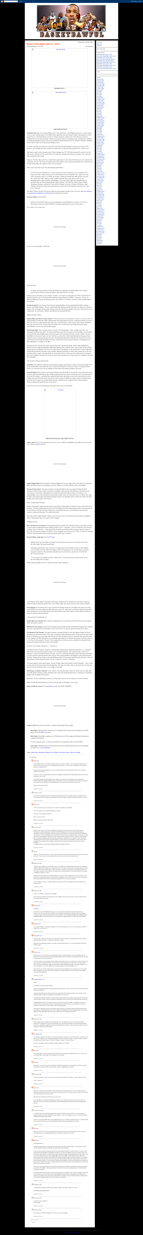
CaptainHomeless (37, 979)
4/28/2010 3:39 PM (38, 1124)
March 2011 (99, 182)
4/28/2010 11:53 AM (38, 975)
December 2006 (100, 103)
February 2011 (100, 180)
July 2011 (99, 188)
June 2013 (99, 223)
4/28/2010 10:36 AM (38, 919)
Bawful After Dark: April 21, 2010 (104, 66)
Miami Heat (34, 752)
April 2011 (99, 183)
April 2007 (99, 110)
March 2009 (100, 145)
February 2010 (100, 162)
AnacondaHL (48, 686)
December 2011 (100, 196)
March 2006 (100, 90)
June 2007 (99, 113)
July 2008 (99, 133)
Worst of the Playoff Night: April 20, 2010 (106, 68)
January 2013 (100, 216)
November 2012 (100, 213)
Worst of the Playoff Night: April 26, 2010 (106, 56)
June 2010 (99, 168)
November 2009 (100, 157)
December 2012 (100, 214)
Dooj (37, 444)
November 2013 (100, 231)
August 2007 (100, 116)
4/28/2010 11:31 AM (38, 948)
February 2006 (100, 88)
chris (34, 1062)
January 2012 (100, 197)
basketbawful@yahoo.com (73, 1232)
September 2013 (101, 228)
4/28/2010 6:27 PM (38, 1136)
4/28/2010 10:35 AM (38, 901)
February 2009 (100, 143)
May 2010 (99, 166)
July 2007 (99, 114)
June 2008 (99, 131)
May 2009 (99, 148)
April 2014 (99, 234)
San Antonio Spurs (64, 752)
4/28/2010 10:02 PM (38, 1206)
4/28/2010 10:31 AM (38, 859)
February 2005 (100, 80)
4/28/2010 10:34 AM (38, 886)
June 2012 (99, 205)
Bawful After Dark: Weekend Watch (105, 60)
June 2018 (99, 242)
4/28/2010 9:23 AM (38, 800)
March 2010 (100, 163)
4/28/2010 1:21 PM (38, 1046)
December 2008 (100, 140)
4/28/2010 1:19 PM (38, 1030)
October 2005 (100, 82)
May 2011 (99, 185)
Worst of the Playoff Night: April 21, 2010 (106, 65)
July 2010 (99, 169)
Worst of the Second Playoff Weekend (106, 59)
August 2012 (100, 208)
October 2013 (100, 229)
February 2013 (100, 217)
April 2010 (99, 165)
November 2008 (100, 139)
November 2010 (100, 176)
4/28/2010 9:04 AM (38, 788)
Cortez (35, 804)
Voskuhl (57, 736)
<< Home (33, 1222)
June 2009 (99, 150)
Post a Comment (35, 1219)
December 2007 (100, 122)
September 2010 (101, 173)
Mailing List (99, 45)
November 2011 (100, 194)
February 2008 (100, 125)
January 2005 (100, 79)
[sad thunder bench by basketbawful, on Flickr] (60, 128)
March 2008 (100, 127)
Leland (35, 760)
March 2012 (100, 200)
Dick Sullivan (36, 1034)
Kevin (34, 1050)
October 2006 (100, 100)
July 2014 (99, 239)
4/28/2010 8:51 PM (38, 1194)
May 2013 (99, 222)
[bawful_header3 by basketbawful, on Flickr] (71, 38)
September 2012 (101, 209)
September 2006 (101, 99)
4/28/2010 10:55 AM (38, 931)
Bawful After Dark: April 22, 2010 (104, 63)
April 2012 (99, 202)
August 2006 (100, 97)
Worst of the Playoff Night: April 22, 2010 (106, 62)
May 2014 (99, 235)
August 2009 (100, 153)
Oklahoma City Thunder (51, 752)
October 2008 (100, 137)
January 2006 (100, 87)
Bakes (34, 1140)
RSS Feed (99, 44)
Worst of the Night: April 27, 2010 (43, 44)
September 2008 (101, 136)
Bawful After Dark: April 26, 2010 (104, 57)
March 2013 (100, 219)
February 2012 (100, 199)
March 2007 (100, 108)
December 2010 (100, 177)
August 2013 (100, 226)
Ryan (34, 1087)
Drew (34, 1128)
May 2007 (99, 111)
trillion (42, 732)
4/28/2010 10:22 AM (38, 847)
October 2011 (100, 193)
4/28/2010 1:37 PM (38, 1070)
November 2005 (100, 84)
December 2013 (100, 232)
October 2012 (100, 211)
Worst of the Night (75, 752)
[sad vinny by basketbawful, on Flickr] (60, 437)
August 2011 (100, 189)
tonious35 (35, 905)
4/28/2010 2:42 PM (38, 1106)
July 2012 (99, 206)
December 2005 (100, 85)
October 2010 (100, 174)
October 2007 (100, 119)
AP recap (51, 537)
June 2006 (99, 94)
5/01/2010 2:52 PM (38, 1216)
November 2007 (100, 120)
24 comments (89, 46)
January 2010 (100, 160)
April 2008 (99, 128)
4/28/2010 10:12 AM (38, 823)
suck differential (45, 747)
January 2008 (100, 123)
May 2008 (99, 130)
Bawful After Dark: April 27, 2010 (104, 54)
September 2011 (101, 191)
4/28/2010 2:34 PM (38, 1083)
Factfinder (35, 923)
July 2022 (99, 243)
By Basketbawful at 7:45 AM (35, 46)
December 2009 (100, 159)
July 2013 (99, 225)
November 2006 (100, 102)
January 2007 (100, 105)
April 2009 (99, 146)
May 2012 (99, 203)
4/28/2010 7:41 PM (38, 1180)
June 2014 (99, 237)
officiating (41, 752)
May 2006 (99, 93)
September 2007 (101, 117)
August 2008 (100, 134)
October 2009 (100, 156)
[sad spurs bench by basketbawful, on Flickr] (60, 87)
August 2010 (100, 171)
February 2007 (100, 107)
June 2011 (99, 186)
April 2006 (99, 91)
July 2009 (99, 151)
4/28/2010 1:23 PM (38, 1058)
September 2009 (101, 154)
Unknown (35, 952)
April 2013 (99, 220)
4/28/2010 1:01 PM (38, 1015)
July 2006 (99, 96)
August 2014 (100, 240)
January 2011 (100, 179)
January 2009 (100, 142)
